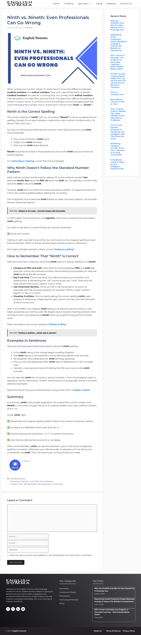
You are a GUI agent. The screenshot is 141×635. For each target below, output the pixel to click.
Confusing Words (17, 479)
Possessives (64, 596)
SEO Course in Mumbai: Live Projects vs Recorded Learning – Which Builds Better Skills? (117, 62)
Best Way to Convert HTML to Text (117, 101)
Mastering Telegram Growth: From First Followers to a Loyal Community (117, 149)
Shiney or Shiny (58, 324)
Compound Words (67, 592)
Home (56, 3)
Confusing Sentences (68, 600)
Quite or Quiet (82, 390)
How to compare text (117, 93)
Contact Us (126, 3)
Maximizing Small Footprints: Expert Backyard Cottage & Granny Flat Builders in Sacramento (118, 43)
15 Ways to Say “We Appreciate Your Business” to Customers (36, 484)
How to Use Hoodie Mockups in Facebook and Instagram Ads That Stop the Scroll (117, 132)
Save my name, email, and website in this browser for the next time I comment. (51, 555)
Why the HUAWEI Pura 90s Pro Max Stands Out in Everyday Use (117, 25)
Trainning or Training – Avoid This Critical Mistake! (31, 481)
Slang (99, 3)
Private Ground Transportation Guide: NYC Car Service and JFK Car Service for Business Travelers (118, 80)
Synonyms (64, 588)
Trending (68, 3)
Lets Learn (83, 3)
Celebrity (111, 3)
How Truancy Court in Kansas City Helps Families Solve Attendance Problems (118, 114)
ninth (46, 433)
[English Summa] (19, 3)
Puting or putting (63, 249)
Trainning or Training (23, 161)
